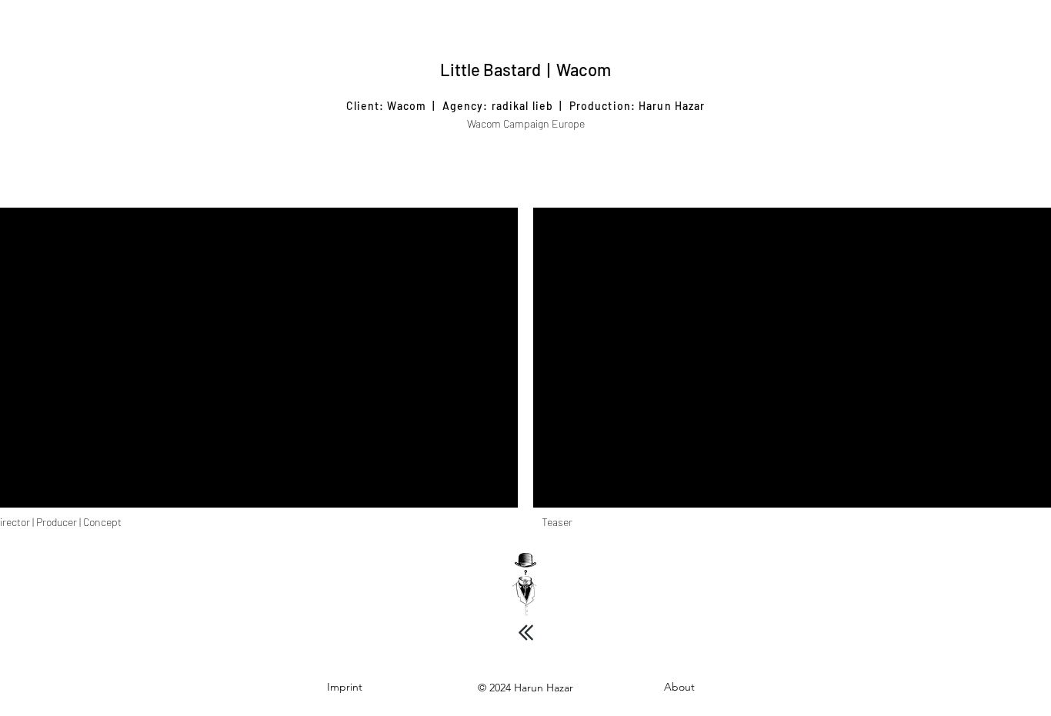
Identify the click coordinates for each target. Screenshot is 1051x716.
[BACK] (525, 632)
